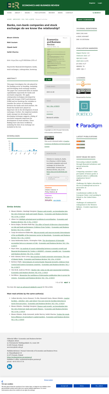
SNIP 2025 (80, 61)
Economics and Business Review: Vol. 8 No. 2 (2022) (29, 273)
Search (97, 13)
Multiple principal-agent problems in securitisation (37, 219)
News (60, 13)
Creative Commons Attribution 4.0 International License (57, 143)
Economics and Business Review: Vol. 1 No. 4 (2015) (36, 278)
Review (52, 13)
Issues (27, 13)
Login (100, 3)
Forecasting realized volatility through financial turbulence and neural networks (88, 164)
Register (92, 3)
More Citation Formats (53, 178)
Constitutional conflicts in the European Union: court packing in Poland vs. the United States (88, 195)
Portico (88, 97)
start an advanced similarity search (29, 287)
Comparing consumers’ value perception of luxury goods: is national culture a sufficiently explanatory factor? (87, 175)
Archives (16, 19)
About (17, 13)
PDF (49, 79)
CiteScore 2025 (81, 56)
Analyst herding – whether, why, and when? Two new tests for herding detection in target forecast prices (40, 301)
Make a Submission (85, 20)
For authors (40, 13)
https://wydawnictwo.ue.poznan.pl (19, 357)
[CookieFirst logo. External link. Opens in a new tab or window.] (2, 382)
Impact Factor (81, 53)
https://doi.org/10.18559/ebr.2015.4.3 (24, 60)
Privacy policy (48, 380)
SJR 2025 (79, 58)
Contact (69, 13)
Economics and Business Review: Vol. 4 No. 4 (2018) (42, 259)
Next (66, 283)
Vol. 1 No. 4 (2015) (28, 19)
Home (9, 13)
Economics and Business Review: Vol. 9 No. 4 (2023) (46, 304)
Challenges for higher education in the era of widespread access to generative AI (88, 185)
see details (57, 200)
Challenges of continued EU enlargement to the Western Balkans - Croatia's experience (87, 205)
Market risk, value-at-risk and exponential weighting (50, 270)
